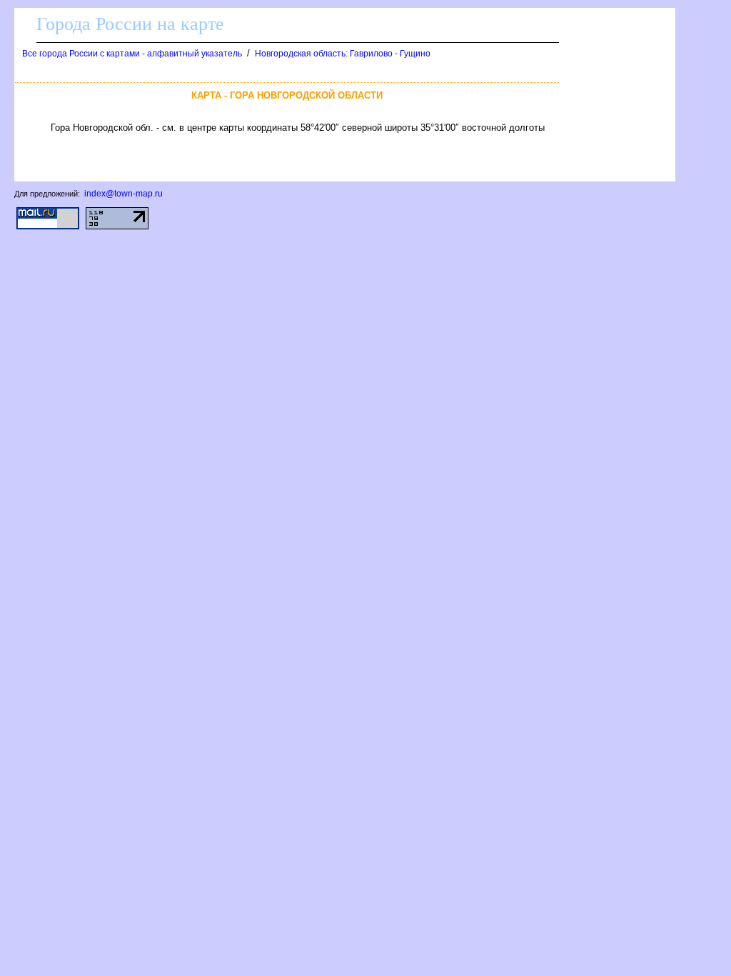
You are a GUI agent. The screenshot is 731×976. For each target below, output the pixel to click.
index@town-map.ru (123, 194)
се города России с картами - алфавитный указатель (132, 54)
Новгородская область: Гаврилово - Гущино (342, 54)
